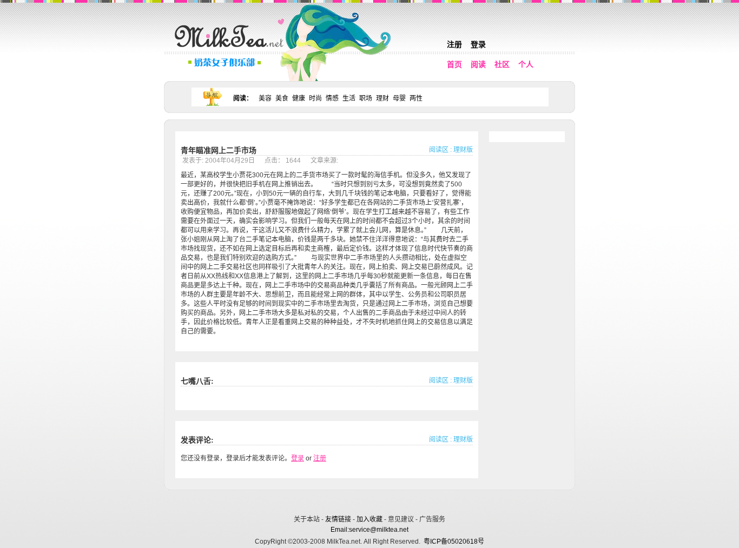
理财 (382, 98)
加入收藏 (369, 519)
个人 (525, 64)
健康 (298, 98)
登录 (478, 44)
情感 (332, 98)
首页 (454, 64)
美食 (281, 98)
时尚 (315, 98)
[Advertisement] (371, 501)
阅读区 (438, 149)
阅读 (478, 64)
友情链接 (338, 519)
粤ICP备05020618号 (454, 541)
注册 (454, 44)
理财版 (463, 149)
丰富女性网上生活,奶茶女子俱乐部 (231, 49)
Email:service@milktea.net (369, 529)
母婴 (399, 98)
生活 (348, 98)
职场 (365, 98)
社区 (502, 64)
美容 (265, 98)
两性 (416, 98)
